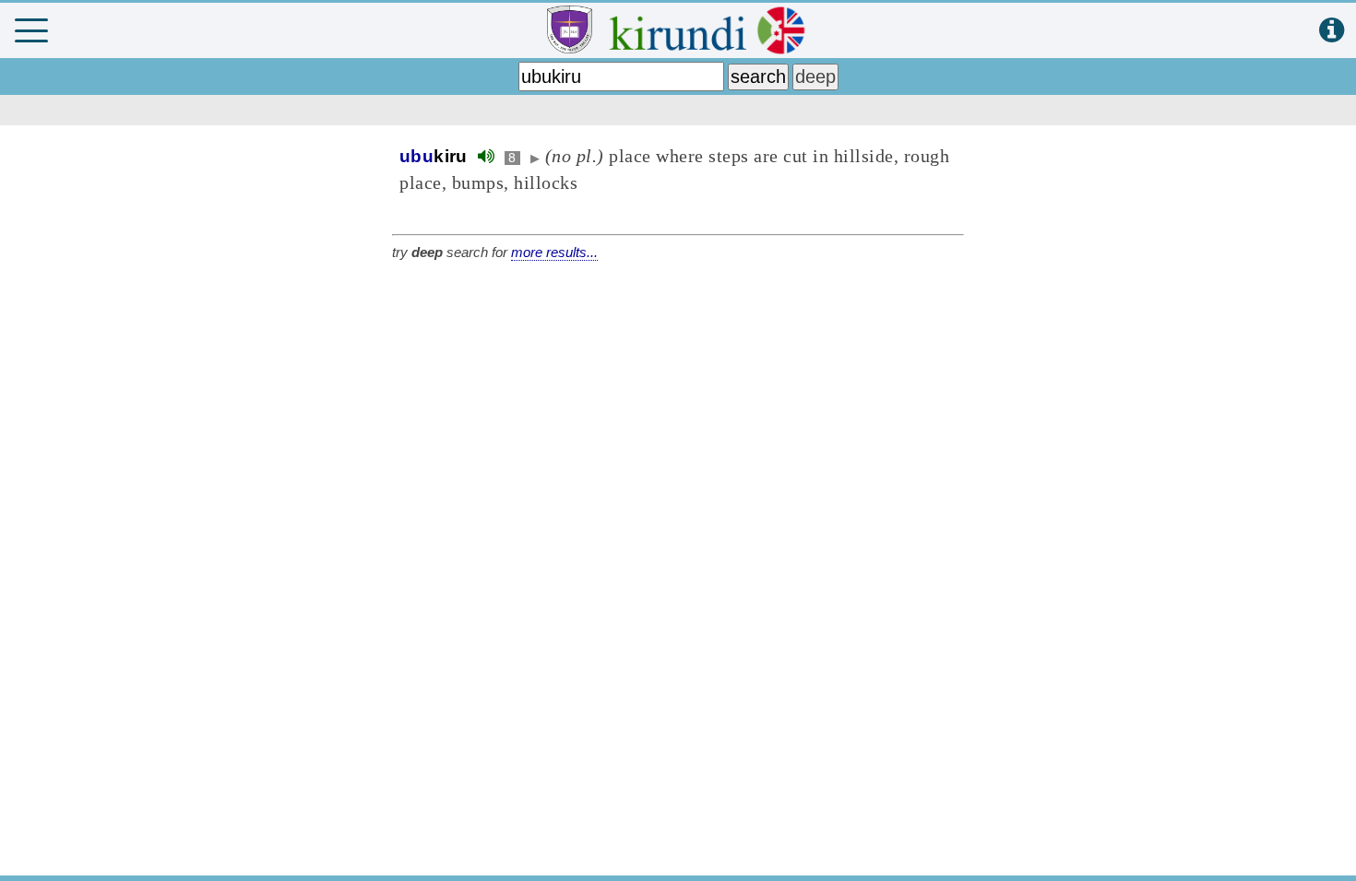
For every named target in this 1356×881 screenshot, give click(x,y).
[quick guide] (1331, 31)
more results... (554, 252)
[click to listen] (486, 156)
